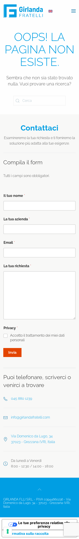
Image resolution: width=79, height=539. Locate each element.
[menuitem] (50, 11)
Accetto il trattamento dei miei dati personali (37, 337)
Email (9, 242)
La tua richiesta (17, 266)
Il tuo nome (14, 196)
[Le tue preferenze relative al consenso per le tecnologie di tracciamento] (8, 531)
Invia (12, 352)
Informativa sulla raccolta (26, 533)
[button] (73, 11)
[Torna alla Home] (23, 11)
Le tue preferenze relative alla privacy (44, 524)
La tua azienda (17, 219)
